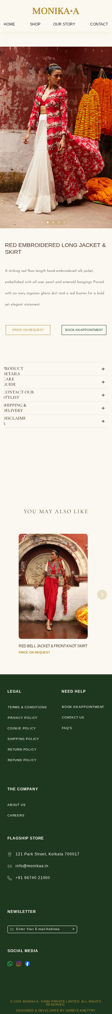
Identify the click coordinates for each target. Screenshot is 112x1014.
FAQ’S (67, 728)
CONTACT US (73, 717)
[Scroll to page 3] (59, 222)
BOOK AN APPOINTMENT (83, 707)
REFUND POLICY (22, 760)
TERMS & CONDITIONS (27, 707)
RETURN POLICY (22, 749)
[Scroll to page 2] (53, 222)
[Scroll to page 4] (64, 222)
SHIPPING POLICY (23, 739)
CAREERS (16, 815)
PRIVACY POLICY (23, 717)
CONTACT (99, 24)
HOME (9, 24)
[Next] (102, 595)
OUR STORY (64, 24)
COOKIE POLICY (21, 728)
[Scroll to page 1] (47, 222)
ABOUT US (16, 805)
